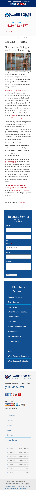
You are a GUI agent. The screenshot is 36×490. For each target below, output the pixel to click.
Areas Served (9, 486)
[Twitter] (14, 5)
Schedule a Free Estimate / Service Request (18, 1)
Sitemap (13, 488)
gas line (14, 115)
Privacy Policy (19, 486)
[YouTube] (24, 5)
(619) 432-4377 (17, 25)
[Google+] (18, 5)
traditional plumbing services (18, 118)
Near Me (22, 202)
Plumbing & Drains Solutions (14, 90)
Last (7, 240)
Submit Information (12, 275)
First (7, 233)
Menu (10, 31)
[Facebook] (11, 5)
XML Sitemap (21, 488)
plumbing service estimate (20, 190)
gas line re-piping (10, 162)
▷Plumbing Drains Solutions (18, 14)
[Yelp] (21, 5)
